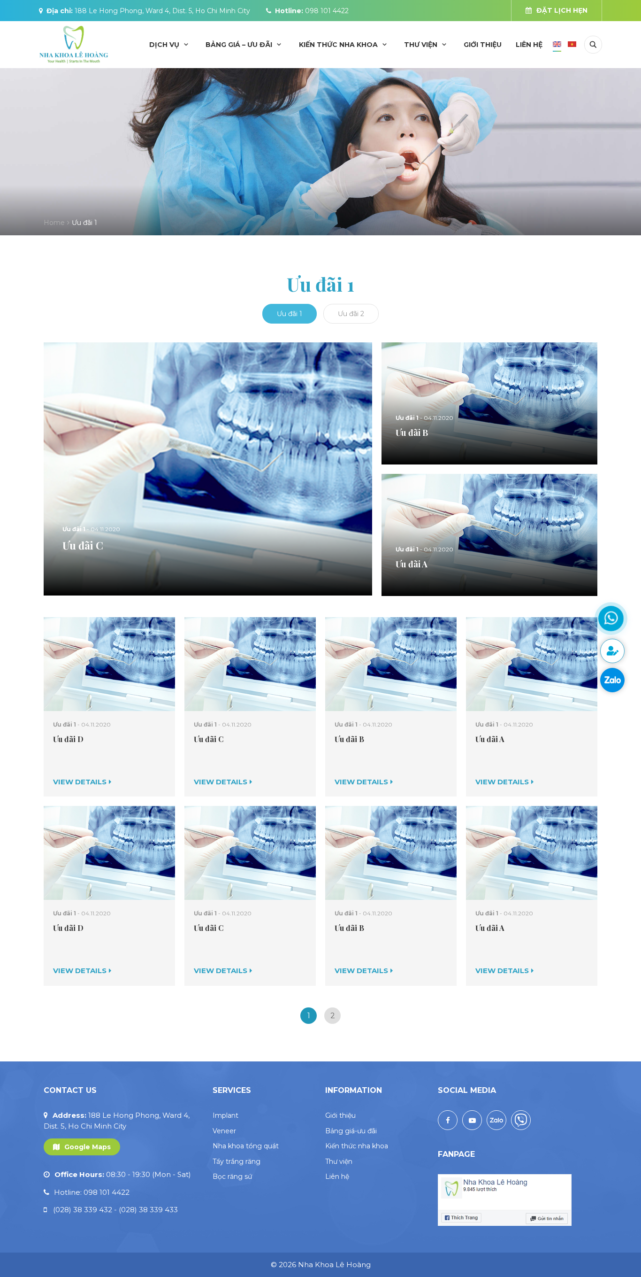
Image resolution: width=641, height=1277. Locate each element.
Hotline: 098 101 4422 (92, 1192)
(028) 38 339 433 (148, 1209)
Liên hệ (529, 44)
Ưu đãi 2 (351, 314)
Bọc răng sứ (232, 1176)
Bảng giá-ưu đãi (351, 1131)
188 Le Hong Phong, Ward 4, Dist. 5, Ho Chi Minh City (162, 11)
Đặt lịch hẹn (562, 10)
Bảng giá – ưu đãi (239, 44)
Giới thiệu (483, 44)
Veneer (224, 1131)
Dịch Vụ (164, 44)
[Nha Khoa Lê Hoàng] (73, 43)
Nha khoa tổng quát (246, 1146)
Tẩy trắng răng (236, 1161)
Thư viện (420, 44)
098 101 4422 (327, 11)
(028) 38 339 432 (85, 1209)
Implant (225, 1115)
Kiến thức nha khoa (338, 44)
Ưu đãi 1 (289, 314)
